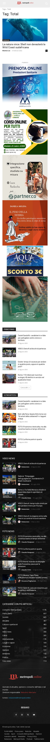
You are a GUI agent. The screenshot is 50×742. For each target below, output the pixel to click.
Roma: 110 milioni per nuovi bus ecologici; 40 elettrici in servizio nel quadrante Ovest (31, 377)
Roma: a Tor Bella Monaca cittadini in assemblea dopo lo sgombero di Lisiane (32, 492)
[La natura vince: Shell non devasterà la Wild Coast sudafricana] (25, 30)
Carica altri (24, 388)
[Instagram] (22, 714)
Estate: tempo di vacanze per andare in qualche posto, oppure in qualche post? (32, 364)
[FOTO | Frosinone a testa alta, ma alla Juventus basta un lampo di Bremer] (9, 430)
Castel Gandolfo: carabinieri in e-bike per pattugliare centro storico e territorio (32, 338)
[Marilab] (25, 86)
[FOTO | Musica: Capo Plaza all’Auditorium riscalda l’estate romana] (9, 579)
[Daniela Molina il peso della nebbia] (25, 223)
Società (5, 483)
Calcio (5, 471)
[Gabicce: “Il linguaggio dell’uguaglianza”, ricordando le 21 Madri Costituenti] (9, 480)
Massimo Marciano (28, 692)
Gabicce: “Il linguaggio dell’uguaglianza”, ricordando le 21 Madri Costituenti (31, 478)
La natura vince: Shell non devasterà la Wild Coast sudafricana (23, 46)
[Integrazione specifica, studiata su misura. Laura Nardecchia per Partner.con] (25, 177)
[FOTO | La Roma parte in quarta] (9, 443)
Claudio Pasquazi (27, 542)
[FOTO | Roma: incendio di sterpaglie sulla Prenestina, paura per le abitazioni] (9, 565)
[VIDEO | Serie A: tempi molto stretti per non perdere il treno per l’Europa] (9, 507)
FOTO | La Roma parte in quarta (30, 439)
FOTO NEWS (8, 531)
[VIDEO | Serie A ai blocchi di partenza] (9, 352)
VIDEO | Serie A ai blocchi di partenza (32, 349)
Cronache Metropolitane (7, 496)
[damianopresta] (25, 299)
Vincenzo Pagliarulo (28, 581)
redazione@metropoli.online (19, 698)
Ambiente (6, 40)
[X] (28, 714)
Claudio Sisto (26, 498)
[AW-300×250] (25, 261)
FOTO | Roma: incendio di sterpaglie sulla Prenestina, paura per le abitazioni (31, 564)
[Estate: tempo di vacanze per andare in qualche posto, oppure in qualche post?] (9, 365)
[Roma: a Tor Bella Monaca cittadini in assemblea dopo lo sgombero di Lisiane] (9, 493)
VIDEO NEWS (8, 458)
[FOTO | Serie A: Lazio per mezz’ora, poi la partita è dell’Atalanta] (9, 591)
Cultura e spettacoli (6, 582)
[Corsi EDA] (25, 132)
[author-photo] (19, 466)
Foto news (6, 569)
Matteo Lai (6, 51)
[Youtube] (34, 714)
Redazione (25, 467)
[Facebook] (16, 714)
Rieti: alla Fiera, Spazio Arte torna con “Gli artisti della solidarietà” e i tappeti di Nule (32, 416)
